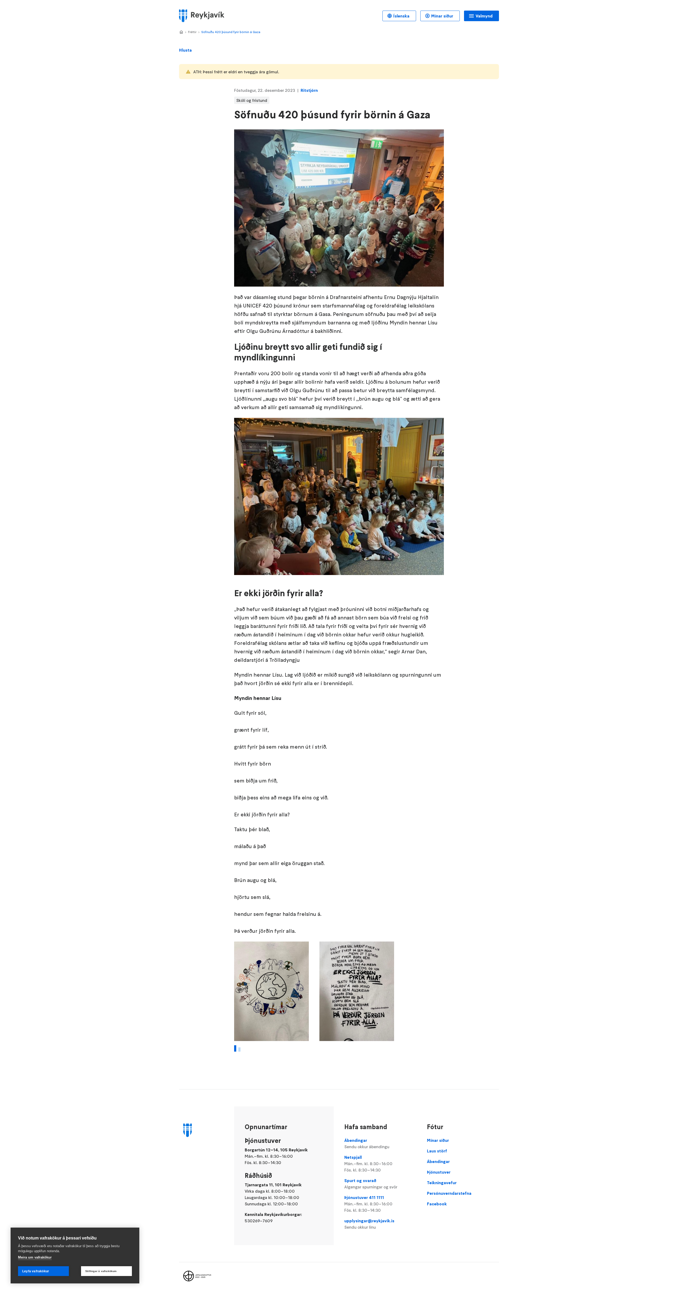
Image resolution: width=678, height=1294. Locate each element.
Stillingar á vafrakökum (101, 1271)
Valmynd (484, 16)
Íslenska (401, 16)
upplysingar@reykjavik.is (369, 1224)
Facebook (437, 1203)
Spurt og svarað (370, 1183)
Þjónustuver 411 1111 (368, 1204)
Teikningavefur (442, 1182)
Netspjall (368, 1164)
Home (181, 32)
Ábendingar (366, 1143)
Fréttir (192, 32)
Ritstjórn (309, 90)
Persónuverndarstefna (449, 1193)
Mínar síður (442, 16)
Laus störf (437, 1150)
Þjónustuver (438, 1172)
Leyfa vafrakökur (35, 1271)
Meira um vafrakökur (35, 1257)
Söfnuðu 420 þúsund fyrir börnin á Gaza (230, 32)
